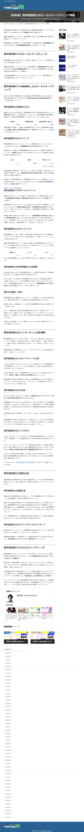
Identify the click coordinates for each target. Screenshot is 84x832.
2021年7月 (8, 686)
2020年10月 (8, 716)
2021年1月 (8, 706)
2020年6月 (8, 730)
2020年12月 (8, 710)
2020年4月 (8, 737)
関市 (11, 188)
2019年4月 (8, 777)
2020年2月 (8, 743)
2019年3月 (8, 780)
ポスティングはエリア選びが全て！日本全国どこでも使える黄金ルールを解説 (23, 618)
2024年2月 (8, 656)
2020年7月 (8, 727)
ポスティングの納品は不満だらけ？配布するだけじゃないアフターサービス (11, 618)
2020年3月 (8, 740)
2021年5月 (8, 693)
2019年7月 (8, 767)
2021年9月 (8, 680)
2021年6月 (8, 690)
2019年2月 (8, 784)
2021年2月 (8, 703)
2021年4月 (8, 696)
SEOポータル (37, 831)
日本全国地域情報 (50, 166)
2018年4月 (8, 817)
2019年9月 (8, 760)
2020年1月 (8, 747)
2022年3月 (8, 659)
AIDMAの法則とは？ (72, 56)
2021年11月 (8, 673)
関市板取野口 (18, 188)
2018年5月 (8, 814)
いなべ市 (38, 612)
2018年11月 (8, 794)
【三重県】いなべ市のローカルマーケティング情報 (35, 617)
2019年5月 (8, 773)
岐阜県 (6, 188)
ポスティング (14, 612)
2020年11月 (8, 713)
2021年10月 (8, 676)
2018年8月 (8, 804)
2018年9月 (8, 800)
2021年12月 (8, 670)
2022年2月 (8, 663)
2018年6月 (8, 810)
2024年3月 (8, 653)
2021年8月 (8, 683)
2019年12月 (8, 750)
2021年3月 (8, 700)
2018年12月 (8, 790)
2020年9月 (8, 720)
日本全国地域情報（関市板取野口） (26, 462)
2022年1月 (8, 666)
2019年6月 (8, 770)
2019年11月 (8, 753)
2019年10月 (8, 757)
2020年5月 (8, 733)
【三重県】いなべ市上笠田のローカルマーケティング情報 (47, 617)
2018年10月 (8, 797)
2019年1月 (8, 787)
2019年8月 (8, 763)
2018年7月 (8, 807)
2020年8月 (8, 723)
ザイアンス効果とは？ (72, 65)
